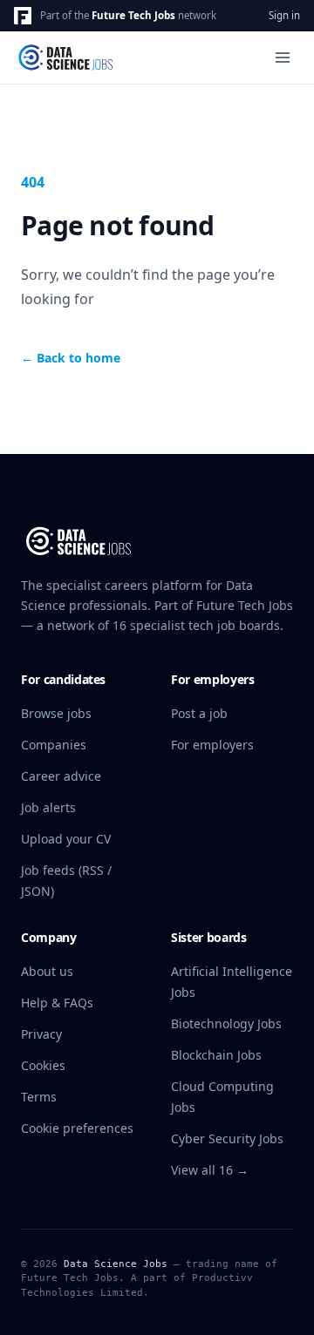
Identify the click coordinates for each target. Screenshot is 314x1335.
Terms (39, 1096)
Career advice (61, 776)
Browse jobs (56, 713)
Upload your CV (66, 838)
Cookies (43, 1065)
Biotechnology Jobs (226, 1023)
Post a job (199, 713)
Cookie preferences (77, 1128)
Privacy (41, 1034)
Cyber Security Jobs (227, 1138)
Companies (53, 744)
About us (47, 971)
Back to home (70, 357)
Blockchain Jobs (216, 1055)
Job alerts (48, 807)
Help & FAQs (57, 1002)
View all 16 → (210, 1170)
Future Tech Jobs (133, 15)
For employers (212, 744)
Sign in (284, 15)
